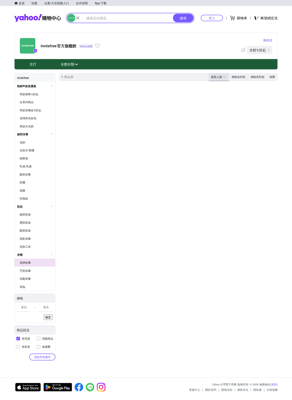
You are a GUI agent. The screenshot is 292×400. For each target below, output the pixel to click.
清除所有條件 (42, 357)
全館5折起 (257, 50)
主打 (32, 64)
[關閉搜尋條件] (77, 18)
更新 (274, 384)
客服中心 (194, 390)
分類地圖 (272, 390)
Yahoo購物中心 (37, 18)
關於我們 (210, 390)
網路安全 (242, 390)
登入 (212, 18)
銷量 (272, 77)
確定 (48, 317)
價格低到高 (238, 77)
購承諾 (267, 40)
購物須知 (226, 390)
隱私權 (257, 390)
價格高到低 (257, 77)
